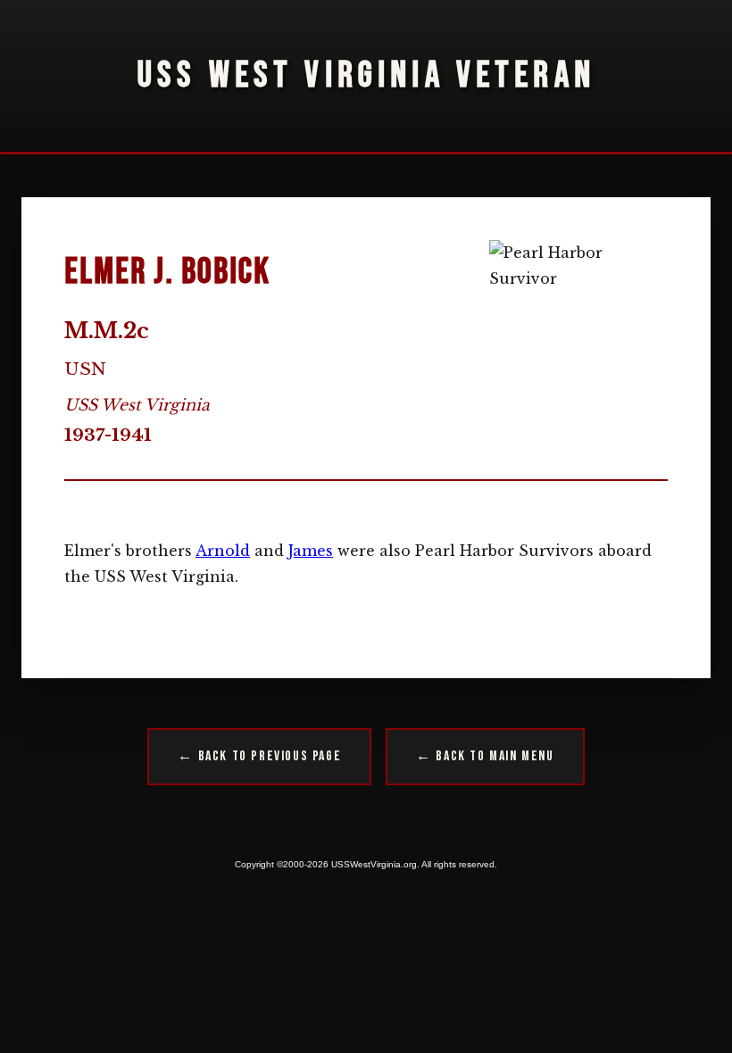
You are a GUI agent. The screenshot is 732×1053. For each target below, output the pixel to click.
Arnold (222, 551)
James (310, 551)
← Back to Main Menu (484, 756)
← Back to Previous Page (259, 756)
